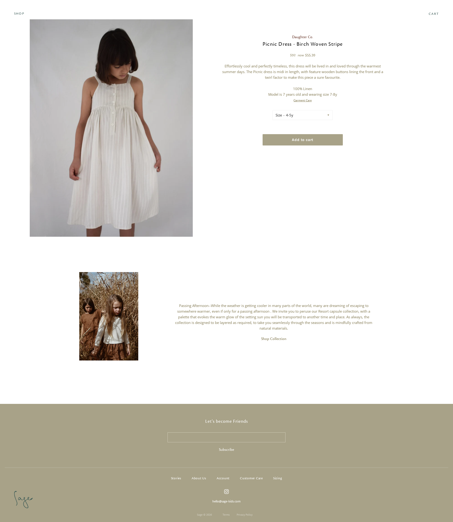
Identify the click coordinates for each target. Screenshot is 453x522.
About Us (199, 478)
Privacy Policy (244, 515)
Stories (176, 478)
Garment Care (303, 100)
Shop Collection (273, 338)
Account (223, 478)
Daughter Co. (302, 37)
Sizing (277, 478)
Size (279, 115)
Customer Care (251, 478)
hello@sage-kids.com (226, 501)
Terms (226, 515)
